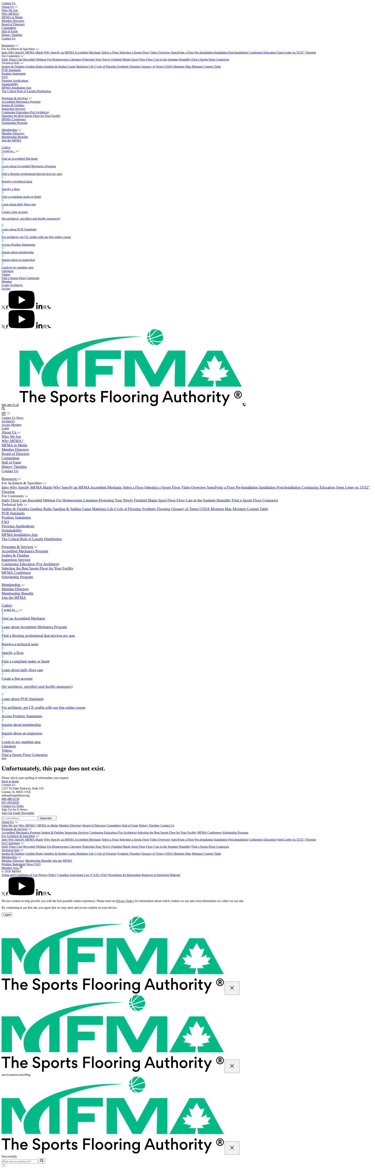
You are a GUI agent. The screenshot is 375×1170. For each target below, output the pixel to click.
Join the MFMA (11, 140)
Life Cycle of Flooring (103, 66)
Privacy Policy (47, 875)
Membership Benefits (15, 137)
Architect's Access (8, 423)
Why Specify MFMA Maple (26, 52)
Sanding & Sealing (56, 66)
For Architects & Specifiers (18, 836)
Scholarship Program (14, 123)
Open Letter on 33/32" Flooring (296, 52)
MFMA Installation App (16, 87)
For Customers (11, 843)
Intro (5, 52)
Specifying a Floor (183, 52)
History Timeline (12, 35)
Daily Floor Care (12, 59)
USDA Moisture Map (178, 66)
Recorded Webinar (35, 59)
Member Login (7, 283)
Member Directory (13, 20)
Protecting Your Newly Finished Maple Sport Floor (114, 59)
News (19, 417)
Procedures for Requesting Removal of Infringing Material (144, 875)
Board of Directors (13, 24)
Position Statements (14, 73)
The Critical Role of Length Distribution (26, 91)
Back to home (10, 781)
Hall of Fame (10, 31)
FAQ (5, 77)
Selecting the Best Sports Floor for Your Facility (31, 115)
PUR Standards (11, 70)
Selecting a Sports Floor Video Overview (145, 52)
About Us (8, 822)
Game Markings (78, 66)
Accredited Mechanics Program (21, 101)
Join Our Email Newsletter (18, 813)
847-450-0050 (10, 802)
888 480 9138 (10, 405)
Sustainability (10, 84)
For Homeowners (58, 59)
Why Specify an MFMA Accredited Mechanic (73, 52)
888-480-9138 (10, 799)
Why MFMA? (10, 13)
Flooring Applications (15, 80)
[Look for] (41, 1161)
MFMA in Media (12, 17)
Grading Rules (34, 66)
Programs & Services (15, 829)
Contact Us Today (13, 806)
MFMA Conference (14, 119)
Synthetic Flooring (129, 66)
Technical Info (10, 850)
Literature (76, 59)
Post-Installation (238, 52)
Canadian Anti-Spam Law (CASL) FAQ (82, 875)
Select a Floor (111, 52)
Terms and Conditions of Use (20, 875)
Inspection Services (13, 108)
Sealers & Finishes (13, 66)
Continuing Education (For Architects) (25, 112)
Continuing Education (263, 52)
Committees (9, 28)
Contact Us (8, 3)
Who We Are (10, 10)
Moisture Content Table (206, 66)
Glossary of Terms (152, 66)
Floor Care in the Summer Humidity (168, 59)
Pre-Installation (204, 52)
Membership (9, 857)
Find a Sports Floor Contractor (210, 59)
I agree (7, 914)
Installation (221, 52)
